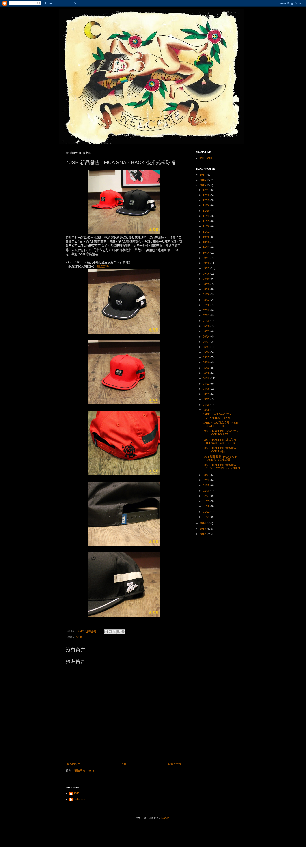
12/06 (206, 205)
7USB (78, 637)
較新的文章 (73, 764)
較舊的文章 (174, 764)
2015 (203, 185)
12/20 (206, 195)
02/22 (206, 480)
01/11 (206, 511)
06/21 (206, 331)
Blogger (165, 818)
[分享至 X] (114, 631)
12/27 (206, 189)
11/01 (206, 231)
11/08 (206, 226)
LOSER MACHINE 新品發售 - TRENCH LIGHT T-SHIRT (220, 441)
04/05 (206, 388)
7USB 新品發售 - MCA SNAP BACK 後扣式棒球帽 (219, 458)
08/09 (206, 294)
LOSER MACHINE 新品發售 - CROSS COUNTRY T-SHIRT (221, 467)
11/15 (206, 221)
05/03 (206, 368)
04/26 (206, 373)
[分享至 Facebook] (118, 631)
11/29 (206, 210)
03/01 (206, 475)
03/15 (206, 404)
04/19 (206, 378)
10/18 (206, 242)
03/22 (206, 399)
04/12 (206, 383)
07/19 (206, 310)
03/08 (206, 409)
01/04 (206, 516)
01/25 (206, 501)
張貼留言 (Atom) (84, 770)
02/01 (206, 495)
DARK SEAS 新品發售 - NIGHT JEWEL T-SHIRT (221, 424)
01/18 (206, 506)
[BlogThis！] (110, 631)
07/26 (206, 305)
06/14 (206, 336)
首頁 (124, 764)
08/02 (206, 299)
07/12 (206, 315)
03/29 (206, 394)
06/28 (206, 326)
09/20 (206, 263)
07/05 (206, 320)
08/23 (206, 284)
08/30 (206, 278)
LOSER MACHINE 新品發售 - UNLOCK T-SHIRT (220, 433)
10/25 (206, 237)
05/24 (206, 352)
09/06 (206, 273)
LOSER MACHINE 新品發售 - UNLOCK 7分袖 (220, 450)
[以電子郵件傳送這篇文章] (106, 631)
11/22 (206, 216)
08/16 (206, 289)
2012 (203, 533)
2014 (203, 523)
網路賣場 (103, 266)
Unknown (79, 799)
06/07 (206, 341)
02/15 (206, 485)
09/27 (206, 258)
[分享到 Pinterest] (123, 631)
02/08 (206, 490)
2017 (203, 174)
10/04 (206, 252)
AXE (76, 793)
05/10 (206, 362)
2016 (203, 180)
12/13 (206, 200)
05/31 (206, 346)
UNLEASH (205, 158)
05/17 (206, 357)
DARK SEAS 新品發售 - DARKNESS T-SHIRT (217, 416)
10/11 (206, 247)
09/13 (206, 268)
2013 (203, 528)
